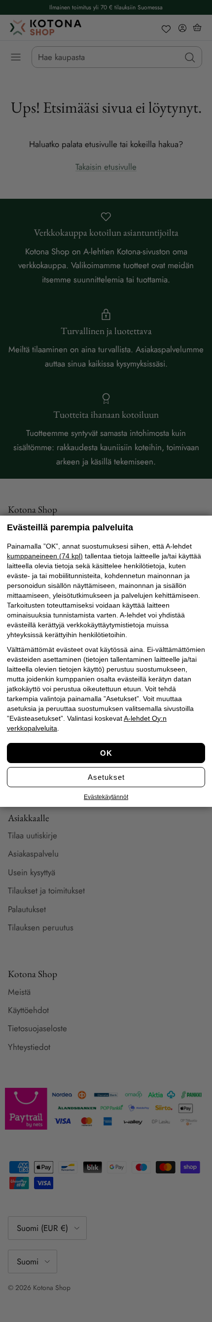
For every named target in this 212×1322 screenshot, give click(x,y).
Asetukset (106, 777)
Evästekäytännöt (106, 797)
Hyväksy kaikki (106, 753)
